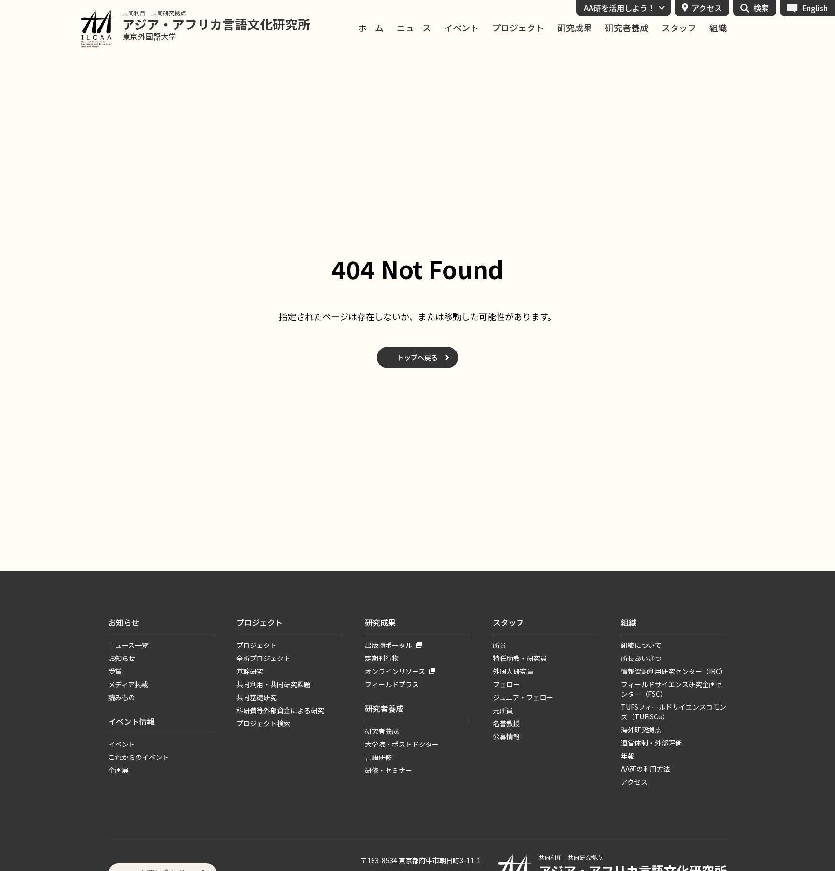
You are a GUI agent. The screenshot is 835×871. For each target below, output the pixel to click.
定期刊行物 (382, 658)
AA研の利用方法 (645, 768)
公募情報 (506, 736)
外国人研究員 (513, 671)
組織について (641, 645)
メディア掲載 (128, 684)
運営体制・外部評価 (651, 742)
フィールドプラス (392, 684)
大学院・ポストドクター (402, 744)
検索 (761, 8)
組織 (718, 28)
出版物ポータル (388, 645)
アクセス (706, 8)
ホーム (371, 28)
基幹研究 (249, 671)
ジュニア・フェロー (523, 697)
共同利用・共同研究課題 (273, 684)
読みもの (121, 697)
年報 (627, 755)
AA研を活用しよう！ (619, 8)
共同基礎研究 (256, 697)
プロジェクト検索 (263, 723)
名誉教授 (506, 723)
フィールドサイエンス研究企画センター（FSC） (671, 689)
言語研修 (378, 757)
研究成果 (574, 28)
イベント (461, 28)
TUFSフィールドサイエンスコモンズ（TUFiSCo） (673, 711)
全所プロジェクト (263, 658)
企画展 (118, 770)
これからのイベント (138, 757)
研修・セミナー (388, 770)
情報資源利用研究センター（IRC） (674, 671)
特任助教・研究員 (520, 658)
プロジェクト (518, 28)
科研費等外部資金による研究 (280, 710)
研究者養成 (626, 28)
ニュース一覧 (128, 645)
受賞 (115, 671)
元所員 (503, 710)
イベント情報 (131, 721)
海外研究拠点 (641, 729)
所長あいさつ (641, 658)
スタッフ (679, 28)
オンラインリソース (395, 671)
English (815, 8)
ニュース (414, 28)
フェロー (506, 684)
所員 (499, 645)
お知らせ (123, 622)
